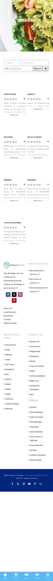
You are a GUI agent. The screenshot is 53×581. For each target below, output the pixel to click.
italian (8, 389)
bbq (7, 374)
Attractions (35, 346)
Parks (32, 371)
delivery (8, 354)
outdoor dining (12, 403)
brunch (8, 379)
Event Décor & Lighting (36, 438)
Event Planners (36, 445)
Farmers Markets (37, 376)
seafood (9, 399)
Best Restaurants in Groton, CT (39, 289)
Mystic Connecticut (30, 478)
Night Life (34, 380)
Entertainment (36, 431)
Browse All (34, 341)
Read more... (14, 115)
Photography (36, 422)
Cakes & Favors (37, 417)
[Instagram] (20, 294)
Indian (8, 384)
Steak (7, 359)
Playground (35, 351)
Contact (7, 319)
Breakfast (9, 369)
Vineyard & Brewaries (34, 387)
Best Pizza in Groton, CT (35, 281)
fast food (9, 364)
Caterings (34, 427)
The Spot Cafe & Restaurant (12, 223)
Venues (33, 407)
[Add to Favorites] (25, 99)
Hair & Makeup (36, 412)
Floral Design (36, 460)
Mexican (9, 408)
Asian (7, 349)
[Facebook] (8, 294)
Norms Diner (7, 180)
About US (8, 308)
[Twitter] (14, 294)
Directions (8, 315)
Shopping (34, 356)
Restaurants (10, 345)
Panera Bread (31, 180)
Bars (32, 394)
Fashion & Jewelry (38, 455)
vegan (8, 394)
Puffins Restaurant (10, 94)
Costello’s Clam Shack (34, 137)
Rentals (33, 450)
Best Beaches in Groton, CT (37, 272)
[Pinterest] (14, 300)
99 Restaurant (8, 137)
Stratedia (20, 475)
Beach (32, 361)
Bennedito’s (31, 94)
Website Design (9, 475)
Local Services (10, 312)
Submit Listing (10, 323)
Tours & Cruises (37, 366)
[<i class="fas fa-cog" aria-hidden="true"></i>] (45, 68)
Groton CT (19, 478)
